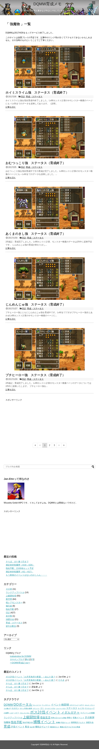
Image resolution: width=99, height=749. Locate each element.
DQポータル (23, 704)
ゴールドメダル (49, 708)
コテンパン (36, 708)
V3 (32, 659)
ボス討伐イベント (45, 712)
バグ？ (16, 713)
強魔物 (7, 722)
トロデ (11, 713)
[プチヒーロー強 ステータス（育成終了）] (49, 349)
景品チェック (65, 722)
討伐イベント (18, 726)
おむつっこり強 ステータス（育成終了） (36, 163)
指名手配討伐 (28, 722)
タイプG (81, 708)
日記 (23, 96)
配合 (27, 726)
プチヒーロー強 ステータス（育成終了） (35, 375)
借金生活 (45, 717)
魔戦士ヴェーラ (42, 727)
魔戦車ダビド (54, 727)
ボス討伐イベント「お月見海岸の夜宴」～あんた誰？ (30, 677)
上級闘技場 (11, 596)
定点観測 (89, 717)
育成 (7, 726)
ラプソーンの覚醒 (87, 713)
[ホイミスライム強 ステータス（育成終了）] (49, 67)
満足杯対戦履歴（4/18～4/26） (20, 565)
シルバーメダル (61, 708)
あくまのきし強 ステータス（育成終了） (36, 233)
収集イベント (78, 717)
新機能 (58, 722)
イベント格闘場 (60, 704)
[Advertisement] (49, 419)
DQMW (8, 704)
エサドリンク (74, 705)
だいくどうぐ (37, 705)
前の (27, 659)
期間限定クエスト (78, 722)
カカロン (15, 708)
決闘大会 (10, 619)
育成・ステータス (34, 96)
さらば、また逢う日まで (17, 561)
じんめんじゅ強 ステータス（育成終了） (36, 304)
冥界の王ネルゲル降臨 (58, 718)
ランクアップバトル (15, 592)
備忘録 (9, 606)
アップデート (46, 705)
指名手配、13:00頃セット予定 (20, 568)
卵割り (69, 718)
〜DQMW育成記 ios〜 (20, 663)
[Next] (59, 445)
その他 (9, 589)
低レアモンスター (14, 602)
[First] (35, 445)
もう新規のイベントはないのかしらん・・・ (26, 575)
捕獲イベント (44, 722)
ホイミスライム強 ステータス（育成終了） (37, 92)
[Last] (63, 445)
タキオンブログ (17, 659)
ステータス (71, 708)
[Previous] (40, 445)
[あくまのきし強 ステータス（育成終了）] (49, 208)
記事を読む (11, 107)
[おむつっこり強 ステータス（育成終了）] (49, 137)
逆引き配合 (11, 626)
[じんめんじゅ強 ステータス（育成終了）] (49, 278)
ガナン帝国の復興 (26, 708)
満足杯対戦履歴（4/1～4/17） (19, 572)
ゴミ (42, 708)
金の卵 (32, 727)
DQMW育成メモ (47, 4)
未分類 (9, 616)
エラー (81, 705)
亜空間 (9, 599)
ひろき (61, 680)
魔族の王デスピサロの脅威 (70, 727)
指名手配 (10, 609)
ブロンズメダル (25, 713)
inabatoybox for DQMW (20, 656)
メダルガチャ (70, 712)
